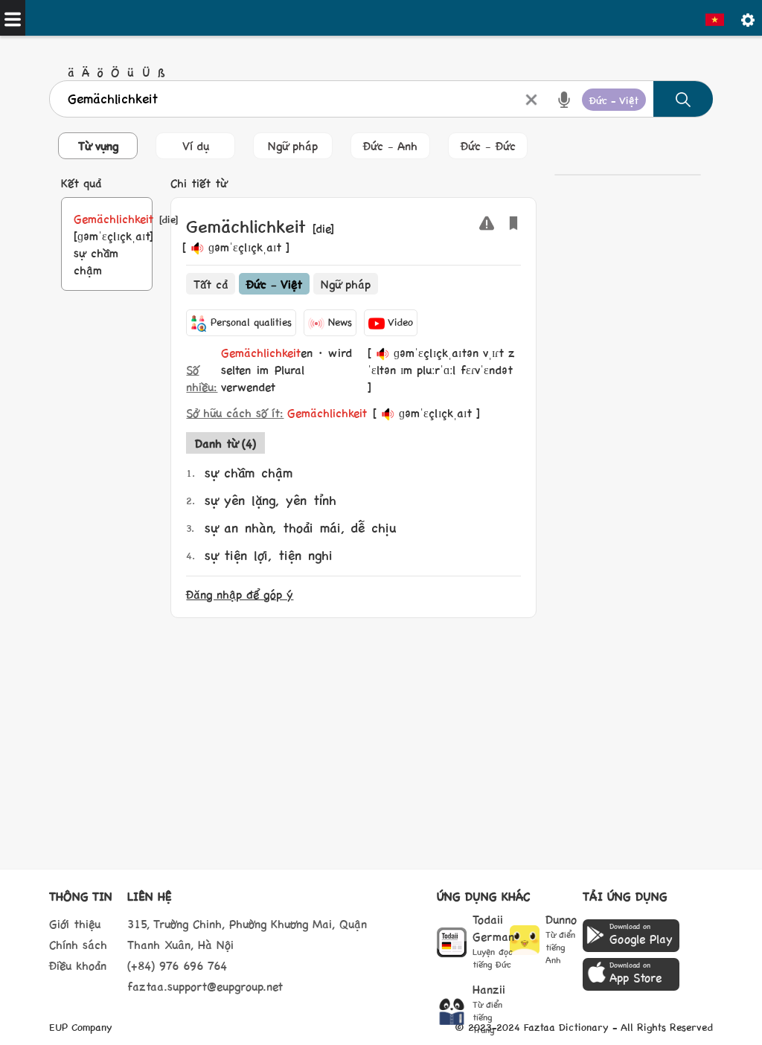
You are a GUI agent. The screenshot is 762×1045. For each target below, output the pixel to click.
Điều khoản (77, 965)
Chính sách (78, 944)
